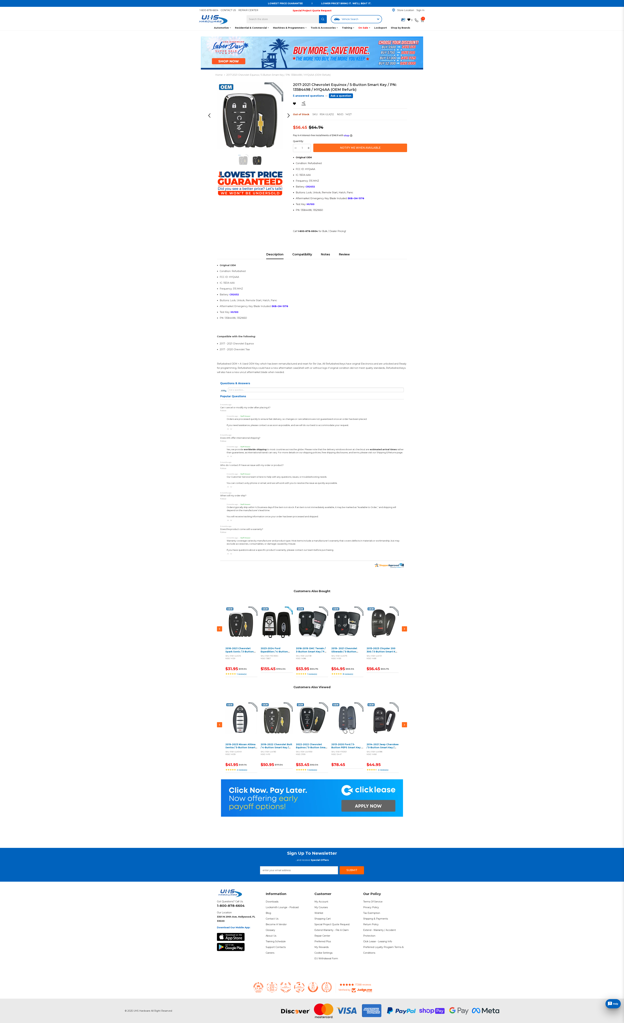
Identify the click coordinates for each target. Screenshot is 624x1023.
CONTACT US (228, 10)
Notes (325, 254)
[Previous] (210, 115)
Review (344, 254)
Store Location (405, 10)
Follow (223, 410)
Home (219, 74)
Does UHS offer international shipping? (240, 438)
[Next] (290, 115)
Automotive (221, 27)
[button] (228, 429)
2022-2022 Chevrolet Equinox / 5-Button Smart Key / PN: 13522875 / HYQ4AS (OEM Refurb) (311, 749)
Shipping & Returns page (390, 452)
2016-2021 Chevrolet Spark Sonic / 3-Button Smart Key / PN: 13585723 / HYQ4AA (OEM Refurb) (240, 653)
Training (347, 27)
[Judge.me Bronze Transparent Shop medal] (299, 987)
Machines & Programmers (289, 27)
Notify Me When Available (360, 147)
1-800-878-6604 (209, 10)
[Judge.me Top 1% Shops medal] (313, 987)
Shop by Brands (400, 27)
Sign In (420, 10)
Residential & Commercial (251, 27)
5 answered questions (308, 95)
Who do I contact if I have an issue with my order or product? (252, 465)
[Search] (323, 19)
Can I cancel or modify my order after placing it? (245, 407)
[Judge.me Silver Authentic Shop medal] (285, 987)
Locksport (380, 27)
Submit (351, 870)
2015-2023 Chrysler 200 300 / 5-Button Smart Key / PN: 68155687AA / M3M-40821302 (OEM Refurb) (382, 653)
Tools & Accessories (323, 27)
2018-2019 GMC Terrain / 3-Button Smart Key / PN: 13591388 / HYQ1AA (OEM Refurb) (311, 653)
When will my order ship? (233, 495)
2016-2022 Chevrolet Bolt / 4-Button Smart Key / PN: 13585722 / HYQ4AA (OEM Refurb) (276, 749)
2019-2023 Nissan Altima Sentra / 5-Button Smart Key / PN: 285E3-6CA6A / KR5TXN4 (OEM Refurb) (240, 749)
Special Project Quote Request (312, 10)
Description (275, 254)
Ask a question (341, 95)
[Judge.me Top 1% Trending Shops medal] (326, 987)
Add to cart (240, 626)
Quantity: (298, 141)
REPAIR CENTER (248, 10)
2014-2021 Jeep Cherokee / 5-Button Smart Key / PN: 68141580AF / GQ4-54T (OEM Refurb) (383, 749)
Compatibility (302, 254)
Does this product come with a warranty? (241, 529)
